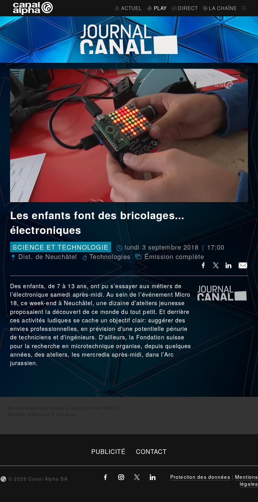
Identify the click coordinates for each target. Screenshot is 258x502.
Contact (151, 451)
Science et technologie (61, 246)
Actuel (131, 7)
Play (160, 7)
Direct (188, 7)
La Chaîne (223, 7)
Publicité (108, 451)
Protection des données (200, 476)
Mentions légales (246, 480)
